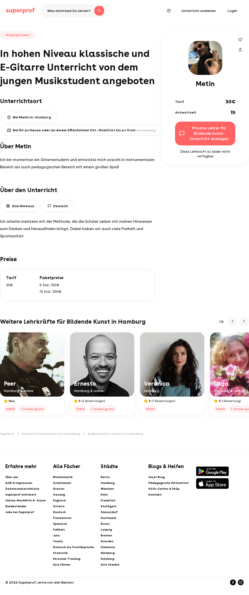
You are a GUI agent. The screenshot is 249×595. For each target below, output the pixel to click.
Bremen (106, 535)
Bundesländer (16, 506)
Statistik (60, 553)
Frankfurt (108, 500)
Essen (105, 523)
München (107, 488)
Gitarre (59, 506)
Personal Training (66, 558)
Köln (104, 494)
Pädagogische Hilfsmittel (168, 483)
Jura (56, 535)
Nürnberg (108, 553)
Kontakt (155, 494)
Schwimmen (62, 483)
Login (232, 11)
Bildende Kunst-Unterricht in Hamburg (115, 433)
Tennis (58, 541)
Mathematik (63, 477)
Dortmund (108, 518)
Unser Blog (156, 477)
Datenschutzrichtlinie (22, 488)
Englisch (59, 500)
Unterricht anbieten (198, 11)
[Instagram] (241, 582)
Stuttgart (108, 506)
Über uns (11, 477)
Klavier (58, 488)
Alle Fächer (62, 564)
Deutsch (59, 512)
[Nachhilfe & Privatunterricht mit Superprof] (20, 11)
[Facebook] (233, 582)
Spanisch (60, 523)
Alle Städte (110, 564)
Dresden (107, 541)
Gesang (59, 494)
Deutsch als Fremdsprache (73, 547)
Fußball (59, 529)
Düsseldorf (109, 512)
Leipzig (106, 529)
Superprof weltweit (20, 494)
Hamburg (108, 483)
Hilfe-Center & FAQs (164, 488)
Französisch (62, 518)
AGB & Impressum (18, 483)
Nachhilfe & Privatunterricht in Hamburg (51, 433)
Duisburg (107, 558)
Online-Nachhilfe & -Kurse (25, 500)
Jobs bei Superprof (19, 512)
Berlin (105, 477)
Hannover (108, 547)
